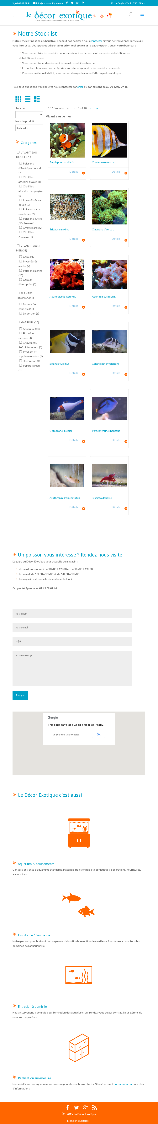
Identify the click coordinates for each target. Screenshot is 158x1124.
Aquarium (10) (31, 329)
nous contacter (123, 1084)
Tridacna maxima (59, 229)
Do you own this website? (67, 734)
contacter (96, 40)
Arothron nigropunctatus (65, 497)
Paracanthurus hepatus (106, 430)
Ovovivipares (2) (32, 227)
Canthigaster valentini (105, 363)
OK (98, 734)
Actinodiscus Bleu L (104, 296)
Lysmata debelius (102, 497)
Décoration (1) (31, 361)
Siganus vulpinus (60, 363)
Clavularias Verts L (103, 229)
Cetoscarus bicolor (61, 430)
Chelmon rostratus (103, 162)
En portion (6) (30, 313)
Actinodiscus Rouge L (63, 296)
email (80, 86)
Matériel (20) (29, 322)
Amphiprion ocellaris (62, 162)
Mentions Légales (78, 1120)
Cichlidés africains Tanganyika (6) (30, 191)
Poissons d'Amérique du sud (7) (29, 168)
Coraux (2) (28, 256)
